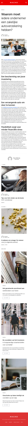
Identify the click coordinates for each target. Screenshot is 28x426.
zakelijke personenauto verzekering (10, 107)
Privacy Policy (16, 422)
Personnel (6, 35)
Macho (14, 3)
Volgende (3, 206)
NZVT (22, 422)
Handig (2, 9)
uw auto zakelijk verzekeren (9, 59)
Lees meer (6, 297)
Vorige (3, 164)
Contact (10, 422)
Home (6, 422)
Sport (6, 244)
